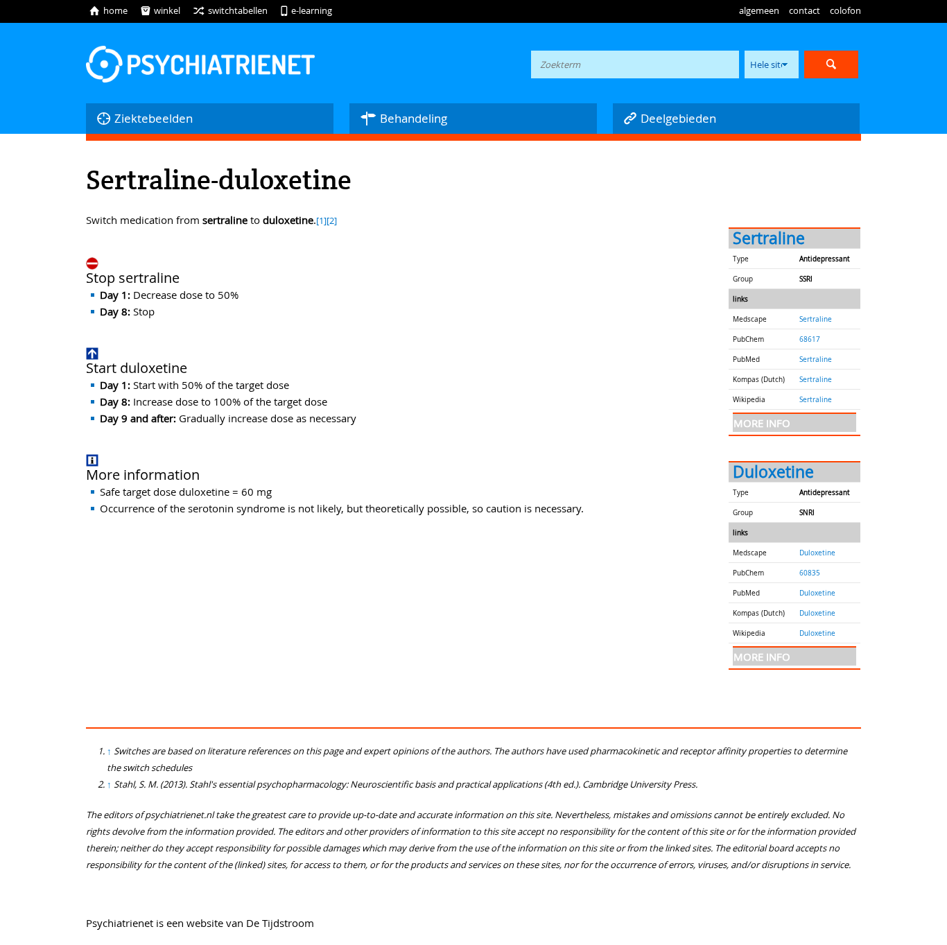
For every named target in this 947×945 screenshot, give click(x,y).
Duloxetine (773, 472)
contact (804, 10)
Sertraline (769, 238)
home (108, 10)
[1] (321, 221)
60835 (809, 573)
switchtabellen (230, 10)
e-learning (306, 10)
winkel (160, 10)
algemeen (759, 10)
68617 (809, 339)
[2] (332, 221)
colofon (845, 10)
